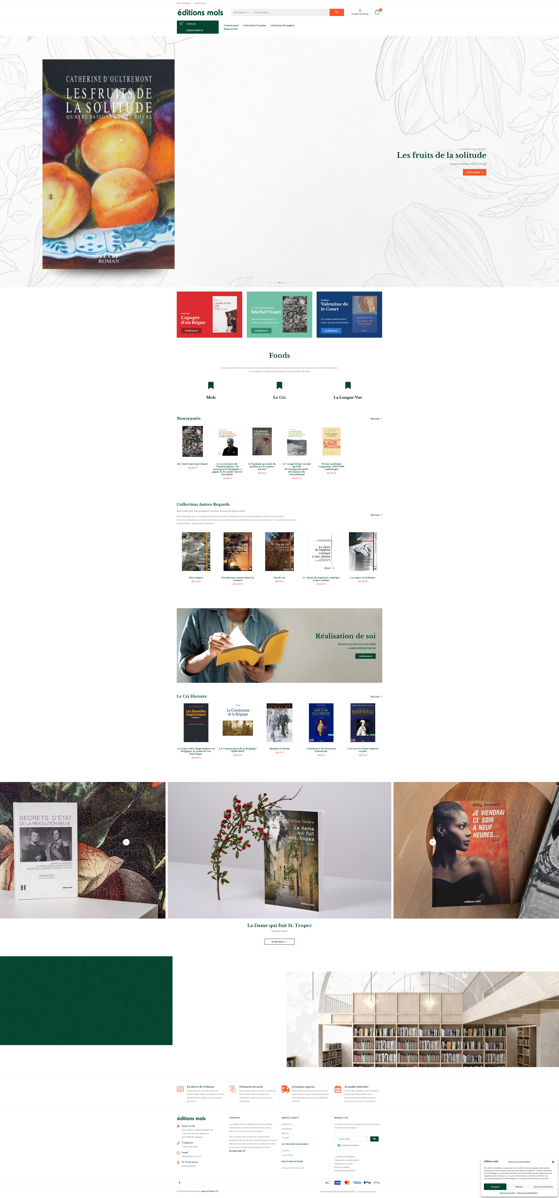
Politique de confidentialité (527, 1193)
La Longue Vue (348, 397)
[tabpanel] (279, 161)
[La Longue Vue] (348, 385)
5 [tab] (288, 282)
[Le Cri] (279, 385)
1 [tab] (270, 282)
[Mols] (211, 385)
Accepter (495, 1186)
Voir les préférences (543, 1186)
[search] (337, 12)
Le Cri (279, 397)
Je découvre (82, 176)
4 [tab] (283, 282)
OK (374, 1139)
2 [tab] (275, 282)
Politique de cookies (507, 1193)
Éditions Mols (184, 3)
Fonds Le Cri (200, 3)
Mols (211, 397)
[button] (553, 1161)
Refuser (519, 1186)
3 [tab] (279, 282)
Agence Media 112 (209, 1191)
